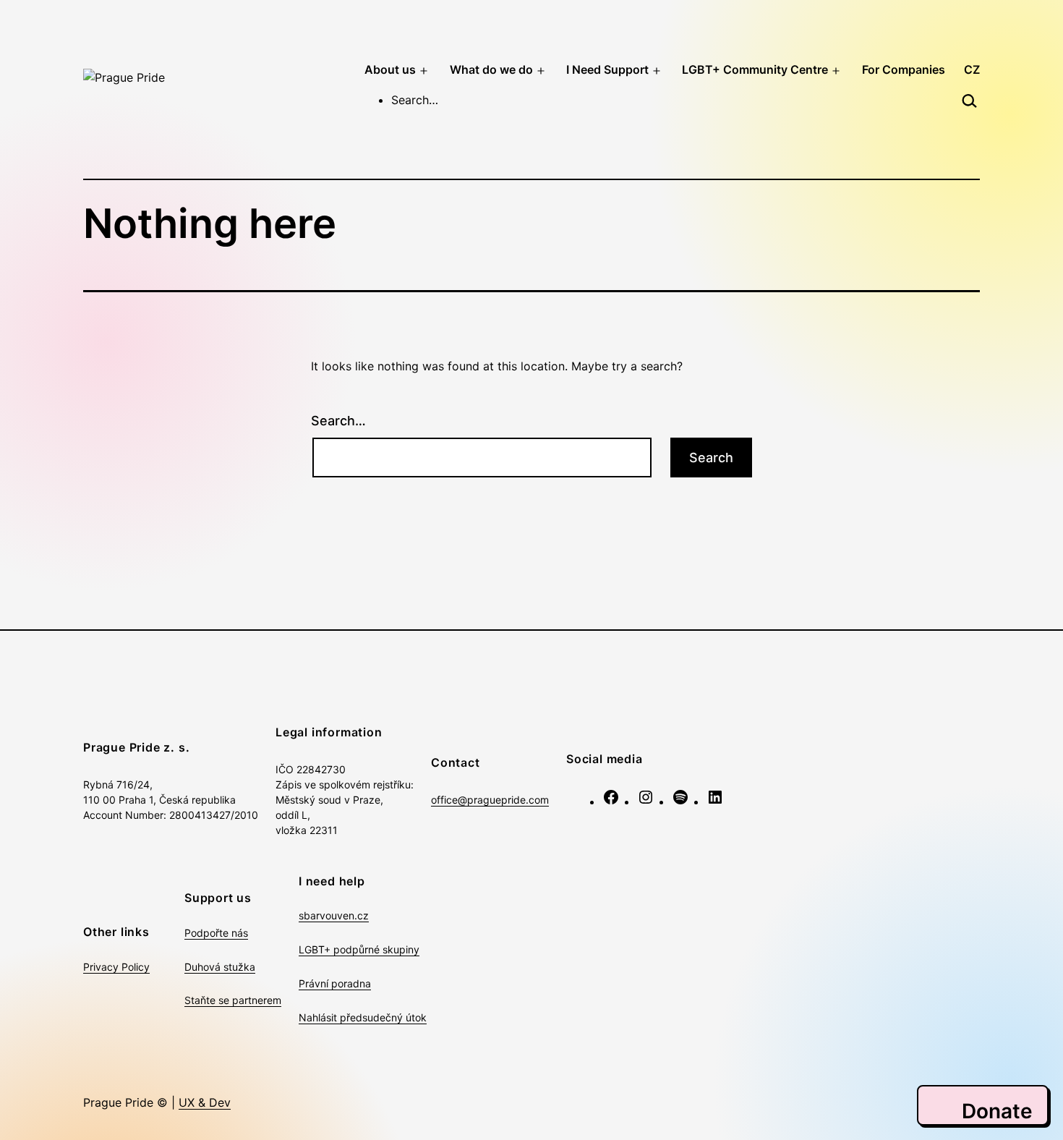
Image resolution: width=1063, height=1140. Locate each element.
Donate (997, 1111)
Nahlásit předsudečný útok (363, 1017)
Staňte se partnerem (232, 1000)
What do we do (491, 69)
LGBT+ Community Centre (755, 69)
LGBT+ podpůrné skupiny (359, 949)
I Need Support (607, 69)
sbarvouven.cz (334, 915)
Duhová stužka (219, 967)
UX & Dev (205, 1102)
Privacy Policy (116, 967)
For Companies (903, 69)
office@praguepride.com (490, 800)
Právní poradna (335, 983)
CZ (972, 69)
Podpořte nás (216, 933)
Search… (338, 420)
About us (390, 69)
